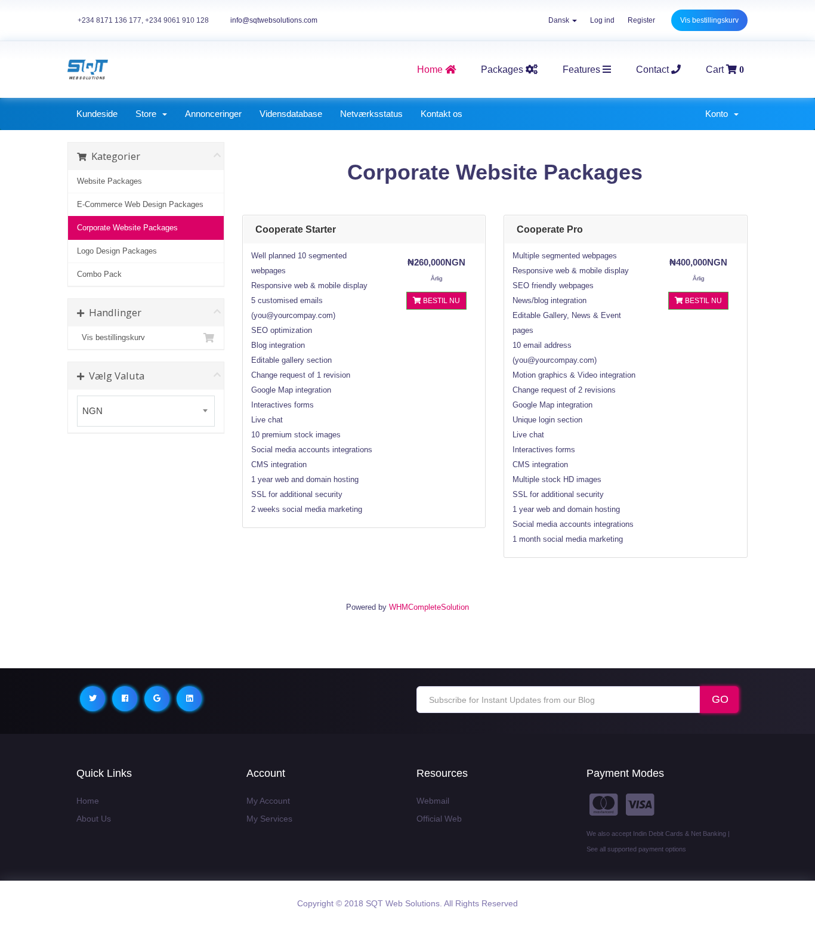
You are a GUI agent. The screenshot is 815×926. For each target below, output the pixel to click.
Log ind (602, 20)
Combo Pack (99, 274)
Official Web (439, 818)
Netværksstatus (371, 114)
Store (148, 114)
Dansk (559, 20)
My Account (268, 800)
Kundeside (97, 114)
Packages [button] (503, 69)
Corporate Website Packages (127, 227)
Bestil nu (440, 301)
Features (583, 69)
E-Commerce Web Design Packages (140, 204)
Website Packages (109, 181)
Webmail (432, 800)
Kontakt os (441, 114)
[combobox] (146, 411)
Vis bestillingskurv (709, 20)
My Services (269, 818)
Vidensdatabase (291, 114)
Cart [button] (725, 69)
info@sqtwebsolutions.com (273, 20)
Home (87, 800)
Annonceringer (213, 114)
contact (653, 69)
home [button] (431, 69)
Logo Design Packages (117, 250)
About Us (93, 818)
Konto (719, 114)
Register (641, 20)
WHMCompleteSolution (429, 607)
